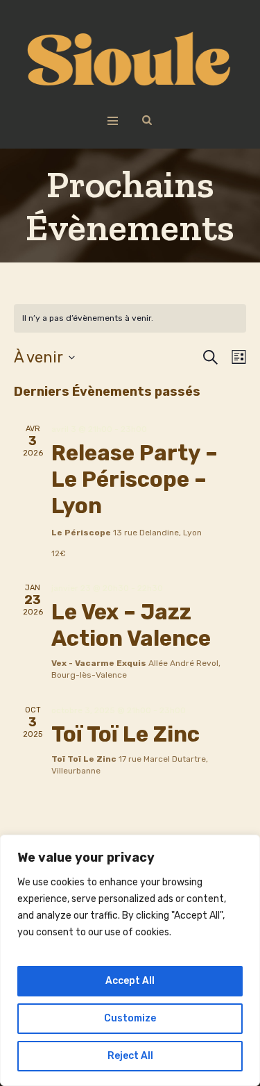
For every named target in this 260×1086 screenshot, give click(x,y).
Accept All (130, 981)
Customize (130, 1018)
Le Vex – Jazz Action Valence (131, 625)
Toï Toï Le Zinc (125, 734)
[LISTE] (236, 357)
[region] (130, 960)
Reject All (130, 1056)
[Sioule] (130, 60)
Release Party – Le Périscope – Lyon (134, 479)
